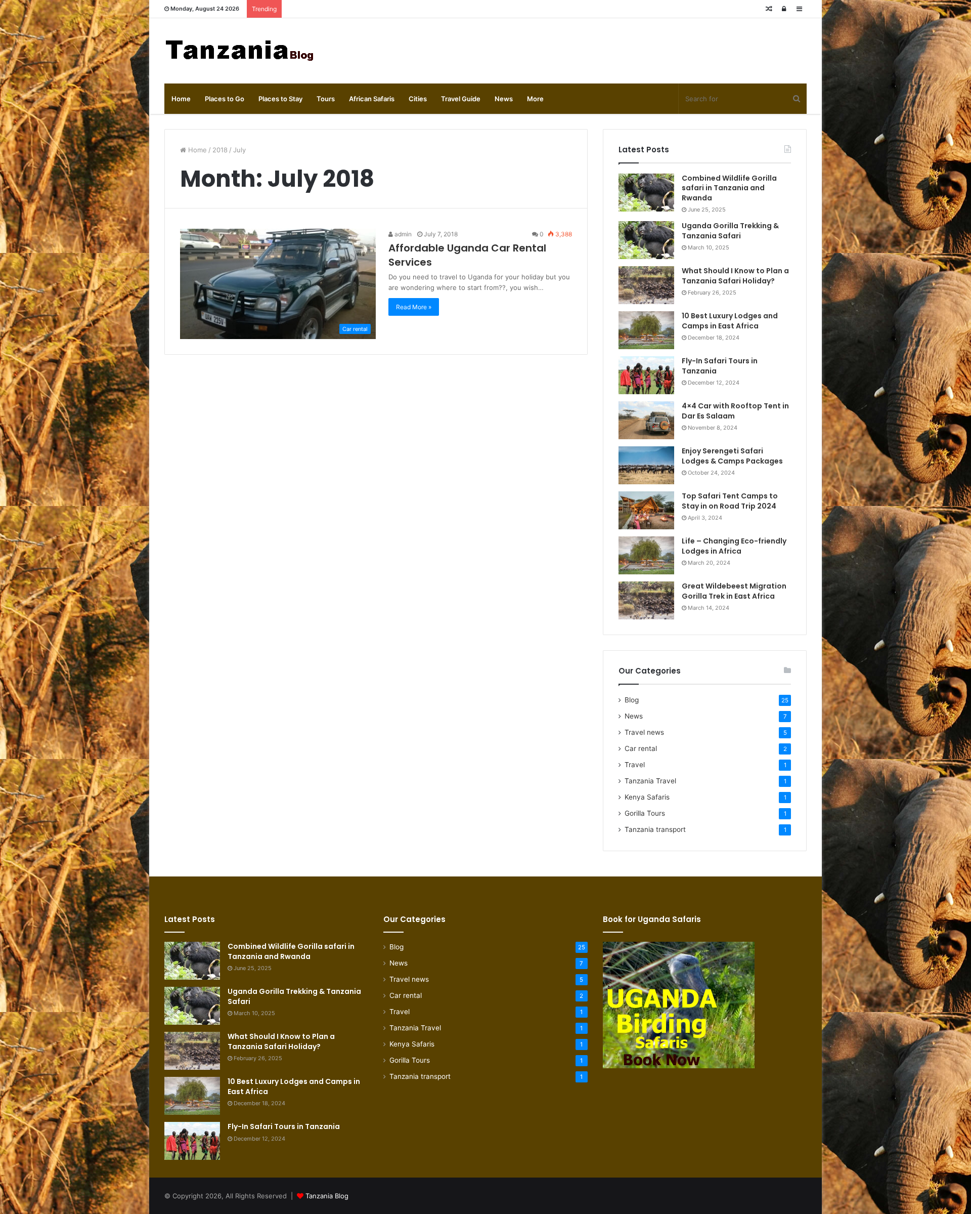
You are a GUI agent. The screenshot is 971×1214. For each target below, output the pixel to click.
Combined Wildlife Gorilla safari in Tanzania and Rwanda (729, 188)
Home (181, 99)
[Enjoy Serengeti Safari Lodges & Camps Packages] (646, 465)
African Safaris (371, 99)
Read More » (413, 307)
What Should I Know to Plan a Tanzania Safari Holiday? (735, 276)
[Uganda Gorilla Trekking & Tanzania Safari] (646, 240)
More (535, 99)
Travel (635, 765)
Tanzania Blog (326, 1196)
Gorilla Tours (645, 813)
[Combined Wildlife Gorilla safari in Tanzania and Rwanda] (646, 193)
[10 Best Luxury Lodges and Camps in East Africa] (646, 330)
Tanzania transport (655, 829)
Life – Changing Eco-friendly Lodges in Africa (734, 546)
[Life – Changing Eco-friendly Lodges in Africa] (646, 555)
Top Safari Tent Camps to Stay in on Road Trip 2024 (730, 501)
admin (402, 234)
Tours (326, 99)
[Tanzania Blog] (240, 50)
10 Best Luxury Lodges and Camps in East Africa (730, 321)
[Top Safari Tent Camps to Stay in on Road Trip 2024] (646, 510)
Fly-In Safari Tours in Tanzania (720, 366)
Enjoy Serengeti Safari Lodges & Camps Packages (732, 456)
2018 (220, 150)
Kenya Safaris (647, 797)
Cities (418, 99)
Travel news (644, 732)
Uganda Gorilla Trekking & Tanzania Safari (730, 231)
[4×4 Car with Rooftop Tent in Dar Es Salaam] (646, 420)
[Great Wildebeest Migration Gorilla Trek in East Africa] (646, 600)
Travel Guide (460, 99)
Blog (632, 700)
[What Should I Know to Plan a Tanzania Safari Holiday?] (646, 285)
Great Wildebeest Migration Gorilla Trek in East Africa (734, 591)
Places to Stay (280, 99)
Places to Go (224, 99)
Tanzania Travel (650, 781)
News (504, 99)
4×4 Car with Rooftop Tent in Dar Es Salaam (735, 411)
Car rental (641, 748)
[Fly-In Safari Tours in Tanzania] (646, 375)
